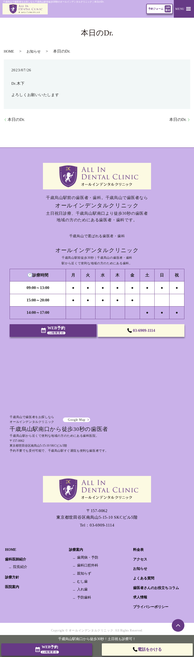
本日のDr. (16, 119)
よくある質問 (143, 578)
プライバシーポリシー (150, 607)
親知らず (84, 573)
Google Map (76, 420)
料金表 (138, 550)
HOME (9, 51)
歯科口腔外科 (87, 565)
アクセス (140, 559)
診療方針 (12, 577)
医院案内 (12, 587)
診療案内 (76, 550)
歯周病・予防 (87, 557)
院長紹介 (20, 567)
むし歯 (82, 581)
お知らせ (34, 51)
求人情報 (140, 597)
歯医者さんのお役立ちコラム (156, 588)
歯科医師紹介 (15, 559)
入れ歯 (82, 589)
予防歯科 (84, 597)
